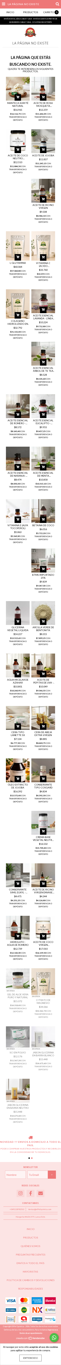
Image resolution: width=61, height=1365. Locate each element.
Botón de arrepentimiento (31, 1333)
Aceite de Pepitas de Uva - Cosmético (43, 681)
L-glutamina (18, 262)
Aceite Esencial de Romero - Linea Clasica (18, 422)
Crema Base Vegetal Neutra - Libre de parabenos (43, 838)
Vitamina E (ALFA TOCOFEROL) (17, 527)
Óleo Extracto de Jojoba (18, 786)
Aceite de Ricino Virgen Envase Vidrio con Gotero (43, 891)
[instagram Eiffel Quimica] (20, 1193)
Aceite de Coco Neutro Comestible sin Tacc (18, 157)
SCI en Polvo (18, 1052)
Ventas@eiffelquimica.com (39, 1209)
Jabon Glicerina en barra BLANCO (43, 1054)
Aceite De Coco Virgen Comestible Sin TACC (43, 943)
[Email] (40, 1193)
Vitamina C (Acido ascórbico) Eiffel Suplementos (43, 264)
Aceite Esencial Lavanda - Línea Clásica (43, 317)
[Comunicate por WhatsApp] (54, 1337)
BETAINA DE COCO (43, 525)
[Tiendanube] (30, 1339)
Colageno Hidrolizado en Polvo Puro (18, 322)
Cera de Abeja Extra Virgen (43, 733)
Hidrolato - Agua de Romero (18, 943)
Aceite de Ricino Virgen (43, 206)
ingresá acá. (53, 1330)
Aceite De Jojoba (43, 155)
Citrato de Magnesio (43, 1001)
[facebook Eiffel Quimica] (30, 1193)
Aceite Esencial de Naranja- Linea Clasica (18, 474)
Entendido (30, 1358)
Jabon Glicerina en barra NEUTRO (18, 1106)
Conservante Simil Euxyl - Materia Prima (17, 891)
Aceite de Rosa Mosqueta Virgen (43, 104)
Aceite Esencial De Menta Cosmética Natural (43, 474)
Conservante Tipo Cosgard (43, 786)
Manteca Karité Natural (17, 104)
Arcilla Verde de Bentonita (43, 629)
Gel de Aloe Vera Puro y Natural (17, 996)
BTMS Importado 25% (43, 576)
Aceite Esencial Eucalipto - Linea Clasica (43, 422)
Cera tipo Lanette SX (18, 733)
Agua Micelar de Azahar (17, 681)
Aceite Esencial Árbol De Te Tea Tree (43, 369)
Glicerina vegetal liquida (17, 629)
